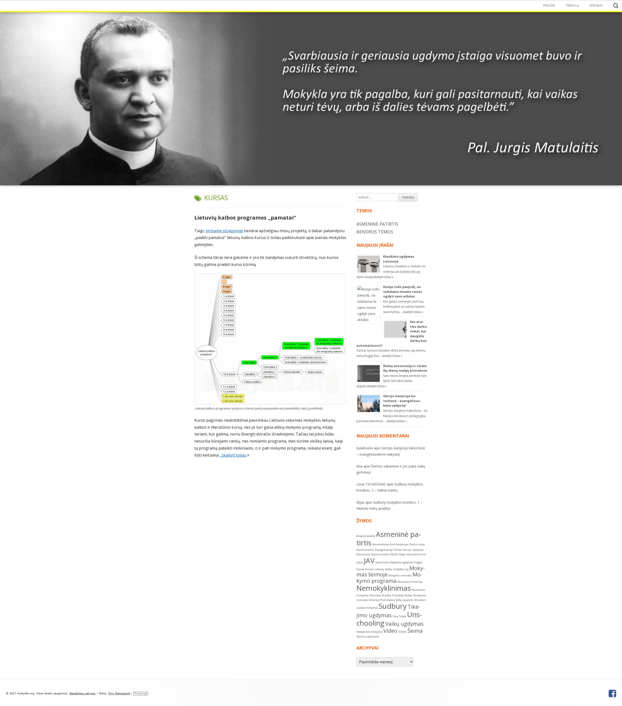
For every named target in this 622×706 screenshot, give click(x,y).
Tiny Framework (119, 693)
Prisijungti (140, 693)
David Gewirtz (365, 549)
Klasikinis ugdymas (401, 562)
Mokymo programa (389, 577)
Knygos (418, 562)
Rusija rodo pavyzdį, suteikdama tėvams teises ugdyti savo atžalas (402, 291)
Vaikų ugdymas (404, 623)
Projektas (398, 595)
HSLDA (393, 554)
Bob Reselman (399, 544)
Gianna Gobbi (380, 554)
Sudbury (393, 606)
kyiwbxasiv (364, 448)
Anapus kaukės (365, 536)
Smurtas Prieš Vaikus (382, 600)
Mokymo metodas (400, 575)
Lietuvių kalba (383, 569)
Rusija (408, 595)
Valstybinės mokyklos (369, 631)
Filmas (398, 549)
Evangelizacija (384, 549)
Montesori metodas (410, 581)
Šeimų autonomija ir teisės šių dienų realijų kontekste (405, 368)
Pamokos (375, 595)
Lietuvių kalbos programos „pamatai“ (245, 217)
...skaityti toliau (234, 455)
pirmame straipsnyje (224, 230)
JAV (369, 561)
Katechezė (382, 562)
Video (390, 630)
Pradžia (549, 5)
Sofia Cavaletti (404, 600)
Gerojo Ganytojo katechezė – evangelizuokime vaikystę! (402, 401)
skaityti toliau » (383, 277)
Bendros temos (374, 232)
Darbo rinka (417, 544)
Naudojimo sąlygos (82, 693)
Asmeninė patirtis (377, 224)
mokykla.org (400, 569)
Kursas (369, 569)
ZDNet (402, 631)
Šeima (415, 630)
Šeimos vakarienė (367, 636)
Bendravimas (380, 544)
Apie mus (596, 5)
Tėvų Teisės (399, 616)
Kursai (360, 569)
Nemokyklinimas (383, 588)
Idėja (402, 554)
